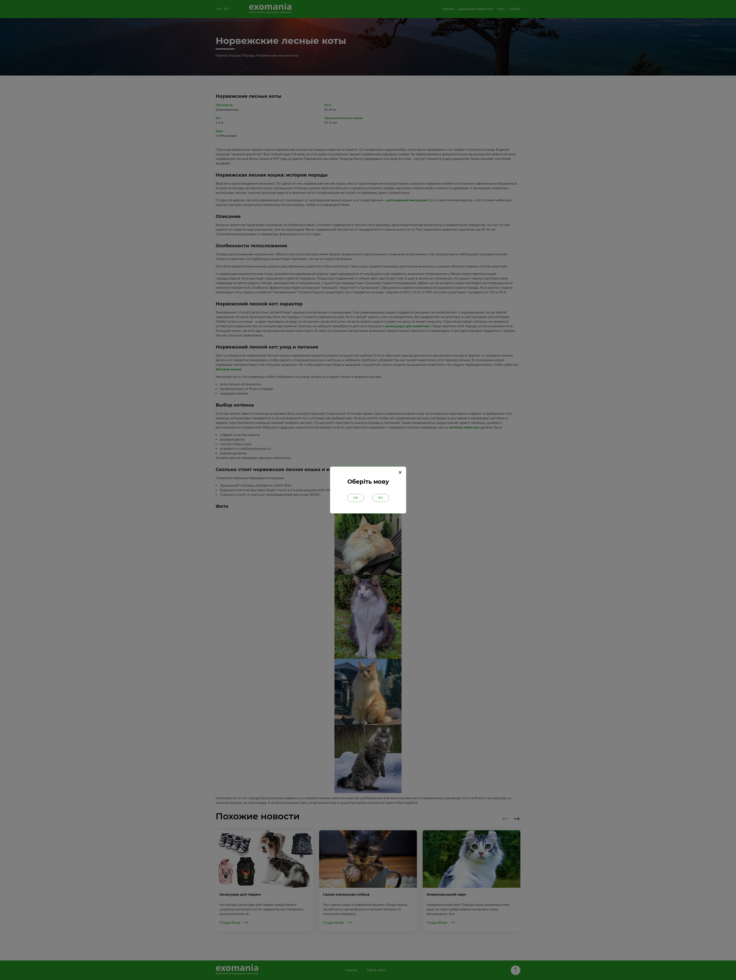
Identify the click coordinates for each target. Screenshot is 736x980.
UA (355, 498)
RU (380, 498)
